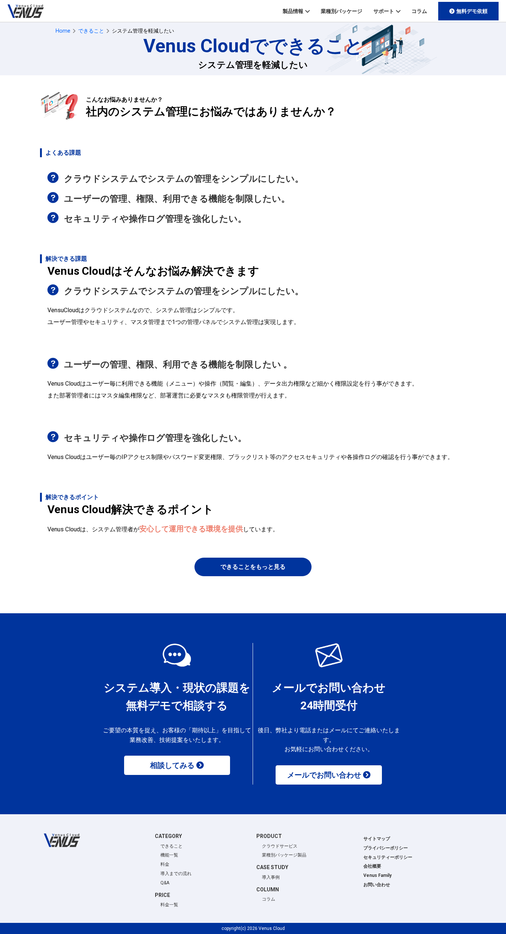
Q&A (164, 882)
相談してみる (172, 765)
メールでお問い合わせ (324, 774)
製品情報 (293, 11)
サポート (383, 11)
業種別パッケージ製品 (284, 855)
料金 (164, 864)
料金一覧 (169, 904)
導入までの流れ (176, 873)
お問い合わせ (376, 884)
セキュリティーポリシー (387, 857)
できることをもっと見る (253, 566)
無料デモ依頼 (471, 11)
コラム (419, 11)
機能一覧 (169, 855)
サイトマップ (376, 838)
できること (171, 846)
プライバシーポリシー (385, 848)
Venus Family (377, 875)
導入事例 (271, 877)
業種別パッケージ (341, 11)
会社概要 (372, 866)
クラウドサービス (279, 846)
